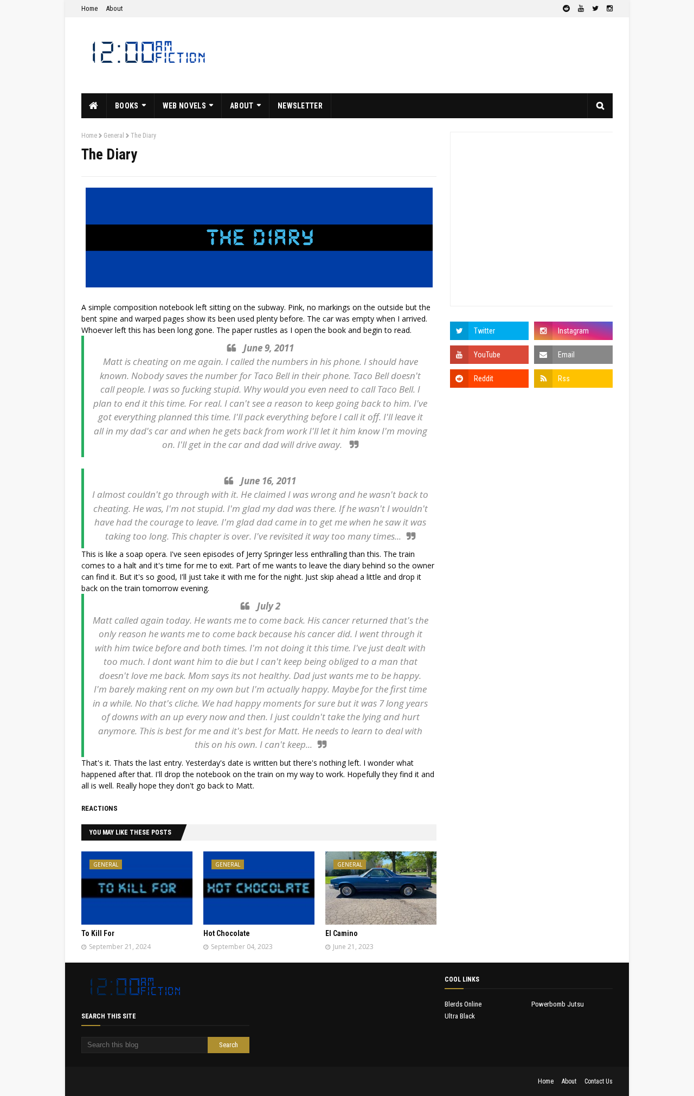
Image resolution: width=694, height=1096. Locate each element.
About (114, 8)
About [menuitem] (242, 105)
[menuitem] (94, 105)
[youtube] (581, 8)
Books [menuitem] (127, 105)
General (114, 135)
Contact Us (598, 1081)
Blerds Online (463, 1004)
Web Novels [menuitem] (184, 105)
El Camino (341, 933)
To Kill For (97, 933)
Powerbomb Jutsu (557, 1004)
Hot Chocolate (226, 933)
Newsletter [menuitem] (300, 105)
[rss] (573, 378)
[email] (573, 354)
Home (89, 8)
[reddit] (566, 8)
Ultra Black (460, 1016)
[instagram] (608, 8)
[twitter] (595, 8)
